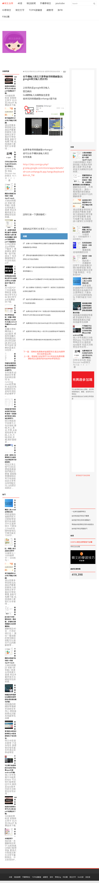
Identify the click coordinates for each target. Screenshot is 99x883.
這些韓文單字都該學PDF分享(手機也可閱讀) (87, 203)
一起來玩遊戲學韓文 (79, 511)
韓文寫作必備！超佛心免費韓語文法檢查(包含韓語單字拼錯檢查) (10, 454)
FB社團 (5, 16)
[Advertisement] (64, 46)
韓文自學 (8, 3)
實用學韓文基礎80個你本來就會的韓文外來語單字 (43, 340)
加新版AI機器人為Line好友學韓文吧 (87, 280)
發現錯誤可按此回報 (83, 475)
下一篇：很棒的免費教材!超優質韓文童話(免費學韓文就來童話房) (44, 353)
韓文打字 (20, 10)
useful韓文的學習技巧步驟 (81, 542)
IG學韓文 (6, 10)
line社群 (81, 877)
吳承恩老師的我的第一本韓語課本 (87, 245)
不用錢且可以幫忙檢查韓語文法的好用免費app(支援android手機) (10, 764)
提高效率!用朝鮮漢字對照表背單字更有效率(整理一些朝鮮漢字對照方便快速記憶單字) (10, 409)
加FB (60, 10)
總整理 (50, 10)
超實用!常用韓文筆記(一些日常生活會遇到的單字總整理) (45, 331)
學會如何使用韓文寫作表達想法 (83, 524)
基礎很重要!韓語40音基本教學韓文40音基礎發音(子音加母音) (10, 730)
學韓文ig (58, 877)
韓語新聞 (31, 3)
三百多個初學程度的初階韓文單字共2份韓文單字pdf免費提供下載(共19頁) (11, 276)
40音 (20, 3)
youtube (60, 3)
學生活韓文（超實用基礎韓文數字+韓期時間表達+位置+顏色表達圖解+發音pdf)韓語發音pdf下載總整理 (11, 231)
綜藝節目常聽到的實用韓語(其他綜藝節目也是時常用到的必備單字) (10, 362)
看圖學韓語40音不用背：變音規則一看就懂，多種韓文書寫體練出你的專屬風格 (10, 616)
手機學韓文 (45, 3)
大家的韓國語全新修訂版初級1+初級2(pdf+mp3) (87, 156)
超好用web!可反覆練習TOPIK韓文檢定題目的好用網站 (45, 279)
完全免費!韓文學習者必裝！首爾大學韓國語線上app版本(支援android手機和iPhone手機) (11, 316)
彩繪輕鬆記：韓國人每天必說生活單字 (87, 229)
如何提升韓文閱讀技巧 (79, 528)
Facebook (51, 228)
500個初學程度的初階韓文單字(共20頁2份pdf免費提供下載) (11, 85)
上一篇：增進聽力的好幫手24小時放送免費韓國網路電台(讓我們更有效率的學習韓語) (44, 357)
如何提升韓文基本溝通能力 (81, 520)
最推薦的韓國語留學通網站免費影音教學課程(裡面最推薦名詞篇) (82, 308)
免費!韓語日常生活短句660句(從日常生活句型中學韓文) (45, 323)
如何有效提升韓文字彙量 (80, 516)
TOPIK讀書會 (35, 10)
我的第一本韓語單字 (87, 257)
